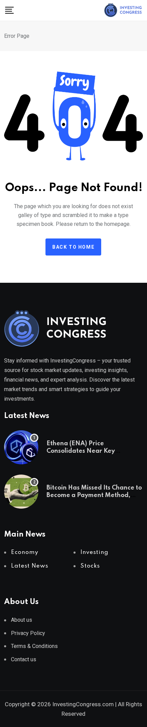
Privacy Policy (28, 633)
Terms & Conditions (34, 646)
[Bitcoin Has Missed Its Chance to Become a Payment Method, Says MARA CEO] (21, 492)
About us (21, 620)
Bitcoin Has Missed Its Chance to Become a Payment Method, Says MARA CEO (94, 495)
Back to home (73, 247)
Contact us (23, 659)
